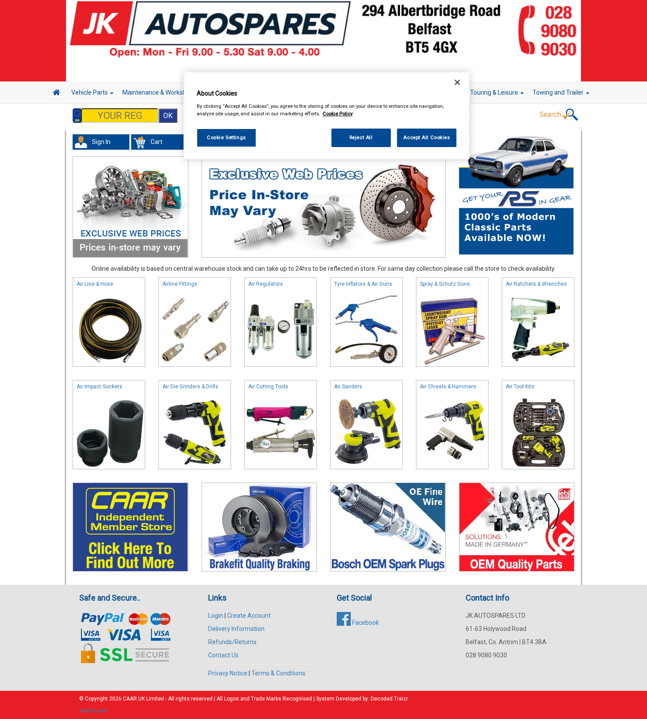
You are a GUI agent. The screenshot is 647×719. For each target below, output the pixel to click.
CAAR (130, 699)
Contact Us (223, 655)
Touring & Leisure (494, 92)
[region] (327, 115)
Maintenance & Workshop (158, 92)
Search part (93, 711)
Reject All (361, 137)
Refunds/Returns (232, 641)
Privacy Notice (227, 673)
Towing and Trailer (559, 92)
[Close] (457, 82)
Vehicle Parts (90, 92)
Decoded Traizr (389, 699)
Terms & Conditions (278, 673)
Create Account (249, 615)
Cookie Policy (338, 114)
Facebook (365, 622)
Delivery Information (236, 628)
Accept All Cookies (426, 137)
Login (215, 615)
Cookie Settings (226, 137)
